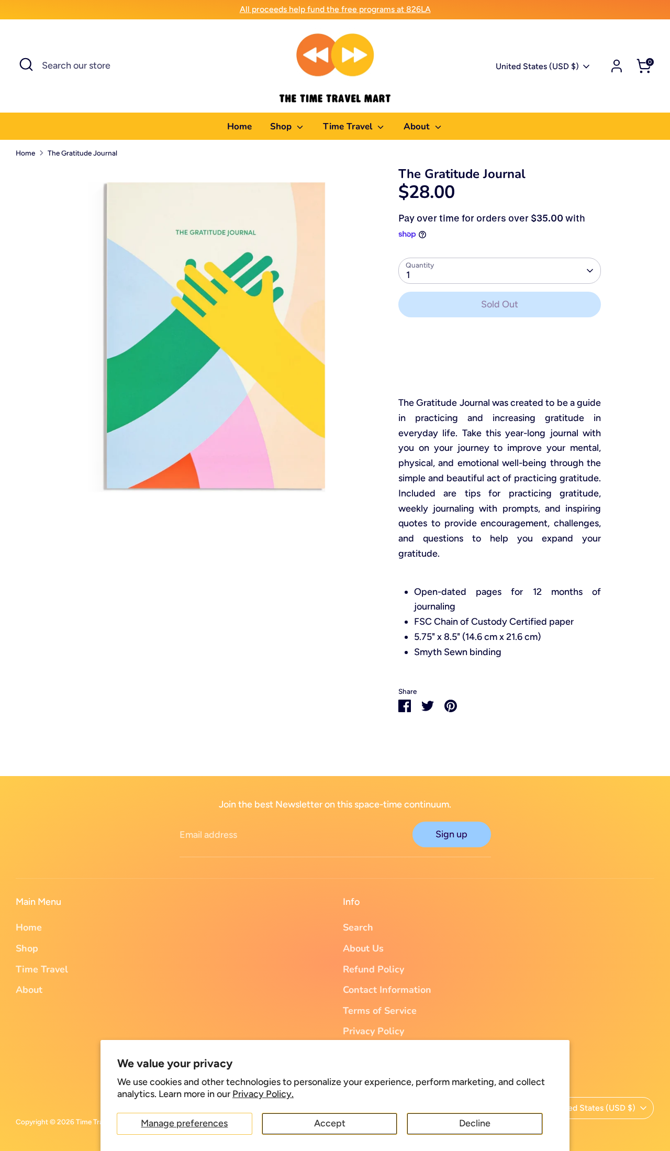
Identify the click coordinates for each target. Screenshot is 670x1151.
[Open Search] (26, 64)
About (418, 126)
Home (239, 126)
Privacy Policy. (263, 1094)
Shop (282, 126)
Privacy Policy (373, 1031)
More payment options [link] (499, 364)
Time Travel (349, 126)
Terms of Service (380, 1010)
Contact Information (387, 989)
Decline (474, 1123)
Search (358, 927)
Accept (329, 1123)
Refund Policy (373, 969)
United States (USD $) (537, 66)
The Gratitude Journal (82, 153)
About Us (363, 948)
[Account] (616, 66)
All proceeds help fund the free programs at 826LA (335, 9)
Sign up (451, 834)
